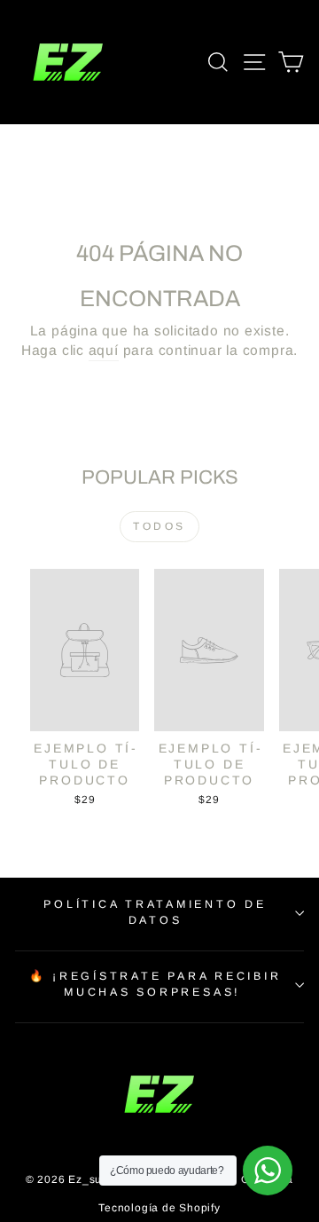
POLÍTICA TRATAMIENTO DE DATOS (154, 912)
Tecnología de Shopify (159, 1208)
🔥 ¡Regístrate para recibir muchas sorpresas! (155, 984)
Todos (159, 526)
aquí (104, 350)
